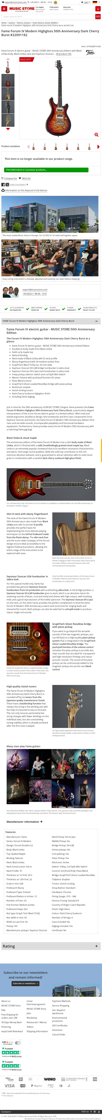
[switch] (17, 1042)
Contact (5, 1111)
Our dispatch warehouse (58, 1012)
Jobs (29, 1013)
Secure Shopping (60, 1005)
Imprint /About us (49, 1119)
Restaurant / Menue (37, 1022)
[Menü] (20, 1040)
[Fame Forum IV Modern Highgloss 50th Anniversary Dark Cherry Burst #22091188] (45, 146)
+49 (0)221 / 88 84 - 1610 (35, 293)
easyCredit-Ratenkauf (12, 1031)
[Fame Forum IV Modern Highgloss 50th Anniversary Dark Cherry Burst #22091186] (34, 146)
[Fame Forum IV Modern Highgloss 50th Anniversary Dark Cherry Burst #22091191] (90, 146)
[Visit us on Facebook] (91, 1111)
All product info (63, 53)
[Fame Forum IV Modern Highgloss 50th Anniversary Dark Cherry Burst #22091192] (68, 146)
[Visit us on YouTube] (99, 1111)
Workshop (32, 1017)
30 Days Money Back (11, 1022)
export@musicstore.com (15, 2)
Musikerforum (30, 1119)
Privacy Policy (61, 1119)
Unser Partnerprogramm (36, 1003)
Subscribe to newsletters (24, 983)
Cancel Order (58, 1034)
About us (5, 1001)
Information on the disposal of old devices (26, 190)
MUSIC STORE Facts (11, 1005)
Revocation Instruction (75, 1119)
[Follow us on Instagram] (94, 1111)
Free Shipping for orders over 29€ (9, 1016)
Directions (57, 1030)
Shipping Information (37, 1031)
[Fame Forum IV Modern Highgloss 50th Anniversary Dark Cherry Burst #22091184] (56, 146)
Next (8, 129)
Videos (30, 1026)
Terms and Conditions (92, 1119)
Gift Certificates (60, 1025)
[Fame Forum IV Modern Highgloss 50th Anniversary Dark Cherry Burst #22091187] (79, 146)
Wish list (26, 178)
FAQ (3, 1010)
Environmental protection (59, 1019)
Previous (8, 58)
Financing (6, 1026)
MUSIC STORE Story (36, 1008)
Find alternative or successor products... (26, 169)
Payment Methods (61, 1001)
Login (86, 2)
